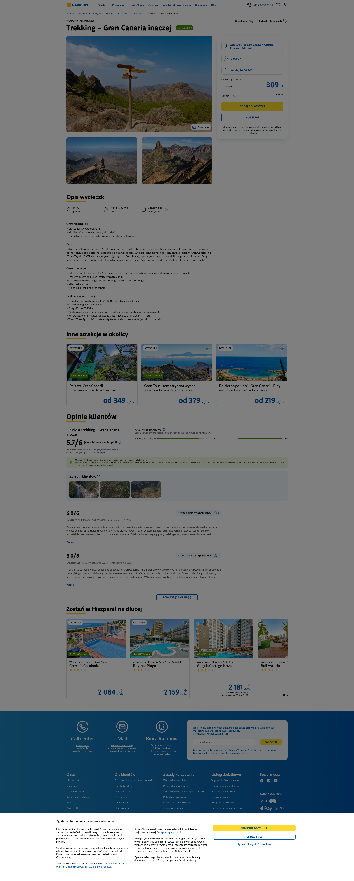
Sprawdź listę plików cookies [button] (254, 844)
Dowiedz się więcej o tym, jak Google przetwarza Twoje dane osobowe (91, 865)
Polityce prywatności (169, 832)
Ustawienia (260, 837)
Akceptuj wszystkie (256, 828)
